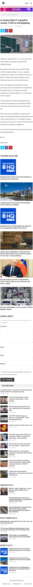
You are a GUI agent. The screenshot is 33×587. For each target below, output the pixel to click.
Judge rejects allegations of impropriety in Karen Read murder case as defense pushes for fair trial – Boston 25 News (15, 254)
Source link (3, 142)
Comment (3, 326)
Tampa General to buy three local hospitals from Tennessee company (20, 558)
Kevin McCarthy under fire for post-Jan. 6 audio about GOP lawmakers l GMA (20, 408)
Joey (1, 26)
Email (2, 355)
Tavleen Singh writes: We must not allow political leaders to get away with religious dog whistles (20, 499)
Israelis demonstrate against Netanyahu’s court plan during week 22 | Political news (21, 473)
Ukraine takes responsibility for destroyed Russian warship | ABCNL (19, 536)
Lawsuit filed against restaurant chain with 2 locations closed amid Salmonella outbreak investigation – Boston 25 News (20, 509)
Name (2, 347)
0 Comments (18, 26)
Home (3, 14)
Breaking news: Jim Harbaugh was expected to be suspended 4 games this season (19, 569)
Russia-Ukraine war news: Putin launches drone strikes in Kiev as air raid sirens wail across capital (15, 281)
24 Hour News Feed (12, 14)
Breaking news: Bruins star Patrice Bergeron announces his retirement (19, 549)
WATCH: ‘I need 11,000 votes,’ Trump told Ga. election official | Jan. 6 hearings (20, 490)
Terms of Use (6, 584)
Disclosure (27, 584)
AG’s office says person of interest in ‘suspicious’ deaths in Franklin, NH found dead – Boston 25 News (20, 436)
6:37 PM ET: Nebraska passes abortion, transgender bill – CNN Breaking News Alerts (19, 417)
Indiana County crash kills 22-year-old (20, 425)
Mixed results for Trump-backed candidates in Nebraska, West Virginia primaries (20, 452)
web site (30, 122)
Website (2, 363)
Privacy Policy (17, 584)
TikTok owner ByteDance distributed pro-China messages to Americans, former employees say (15, 529)
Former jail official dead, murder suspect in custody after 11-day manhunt (19, 399)
